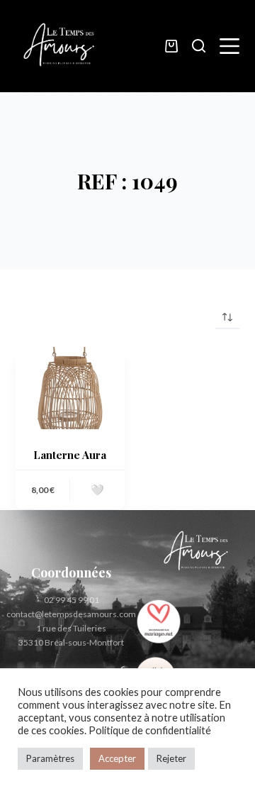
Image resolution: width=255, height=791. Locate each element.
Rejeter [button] (171, 758)
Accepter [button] (117, 758)
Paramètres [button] (50, 758)
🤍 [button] (97, 489)
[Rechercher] (198, 45)
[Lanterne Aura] (70, 388)
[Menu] (229, 46)
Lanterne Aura (69, 455)
